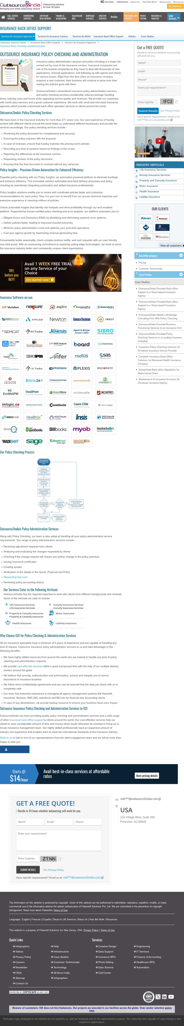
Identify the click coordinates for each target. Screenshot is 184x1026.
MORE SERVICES (172, 17)
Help (56, 946)
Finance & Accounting (148, 956)
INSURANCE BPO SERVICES (131, 17)
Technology (60, 967)
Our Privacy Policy (170, 110)
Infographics (61, 978)
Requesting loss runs (15, 577)
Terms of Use (61, 910)
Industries (122, 1)
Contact (176, 6)
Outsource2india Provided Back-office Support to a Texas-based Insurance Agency (158, 292)
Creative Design (107, 946)
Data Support (105, 951)
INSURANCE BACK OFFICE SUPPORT (25, 28)
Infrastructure (61, 951)
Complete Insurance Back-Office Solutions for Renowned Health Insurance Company (159, 360)
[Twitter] (158, 1000)
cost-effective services (29, 666)
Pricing (142, 262)
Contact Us (21, 983)
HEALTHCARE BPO (77, 17)
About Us (135, 1)
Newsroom (165, 1)
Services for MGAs (82, 36)
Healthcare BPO (145, 962)
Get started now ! (38, 280)
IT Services (142, 951)
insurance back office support (26, 719)
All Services (69, 919)
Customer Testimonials (151, 268)
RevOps (114, 17)
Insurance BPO (107, 956)
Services (109, 1)
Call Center (104, 972)
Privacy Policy (91, 930)
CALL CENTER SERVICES (12, 17)
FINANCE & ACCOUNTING (61, 17)
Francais (36, 919)
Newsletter (21, 967)
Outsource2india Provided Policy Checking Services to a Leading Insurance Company (160, 337)
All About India (62, 972)
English (26, 919)
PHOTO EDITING (143, 17)
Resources (178, 1)
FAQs (18, 972)
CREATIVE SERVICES (103, 17)
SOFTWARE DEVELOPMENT (45, 17)
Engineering (143, 946)
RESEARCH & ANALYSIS (156, 17)
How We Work (150, 1)
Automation (142, 967)
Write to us (6, 737)
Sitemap (20, 978)
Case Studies (142, 282)
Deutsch (57, 919)
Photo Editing (105, 962)
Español (47, 919)
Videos (19, 951)
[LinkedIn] (164, 998)
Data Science (105, 967)
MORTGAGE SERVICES (90, 17)
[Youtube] (171, 998)
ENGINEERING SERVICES (29, 17)
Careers (20, 962)
